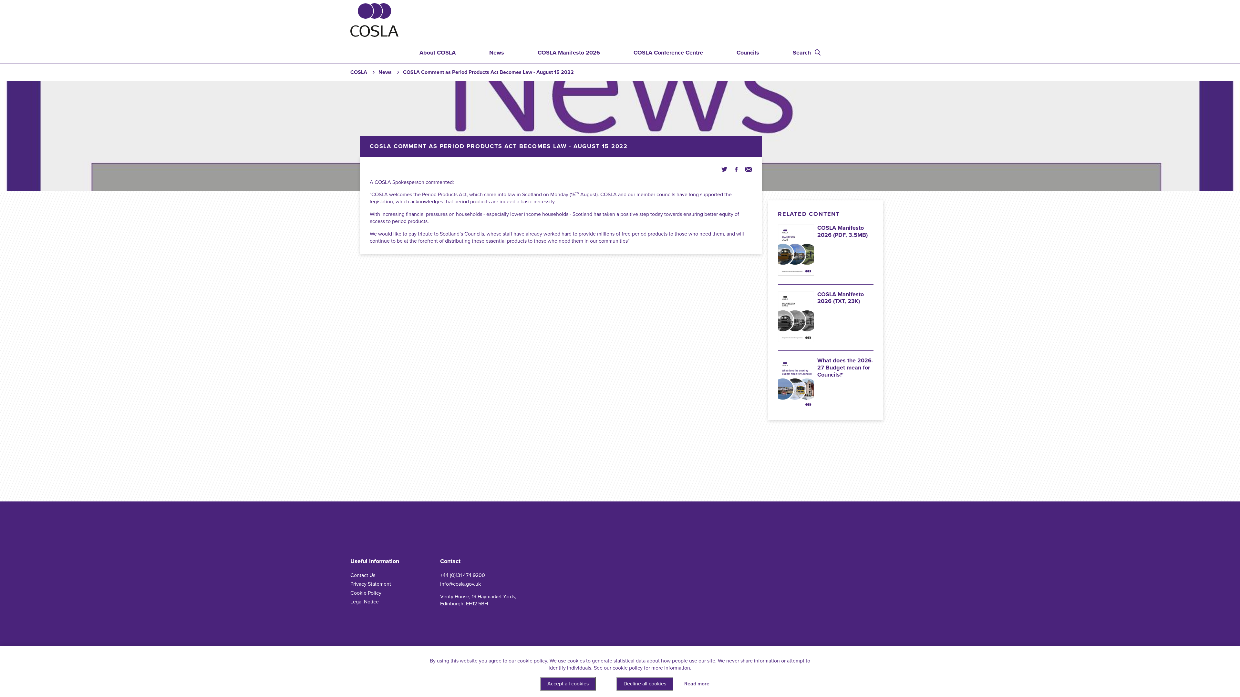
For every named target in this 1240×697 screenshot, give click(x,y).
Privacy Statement (370, 584)
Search (802, 52)
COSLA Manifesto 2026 (569, 52)
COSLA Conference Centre (668, 52)
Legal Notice (364, 602)
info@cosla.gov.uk (460, 584)
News (496, 52)
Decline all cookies (645, 684)
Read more (696, 684)
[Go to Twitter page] (724, 169)
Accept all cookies (568, 684)
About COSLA (437, 52)
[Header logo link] (374, 35)
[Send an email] (748, 169)
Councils (748, 52)
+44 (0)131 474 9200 (462, 575)
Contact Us (362, 575)
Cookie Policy (365, 593)
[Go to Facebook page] (736, 169)
